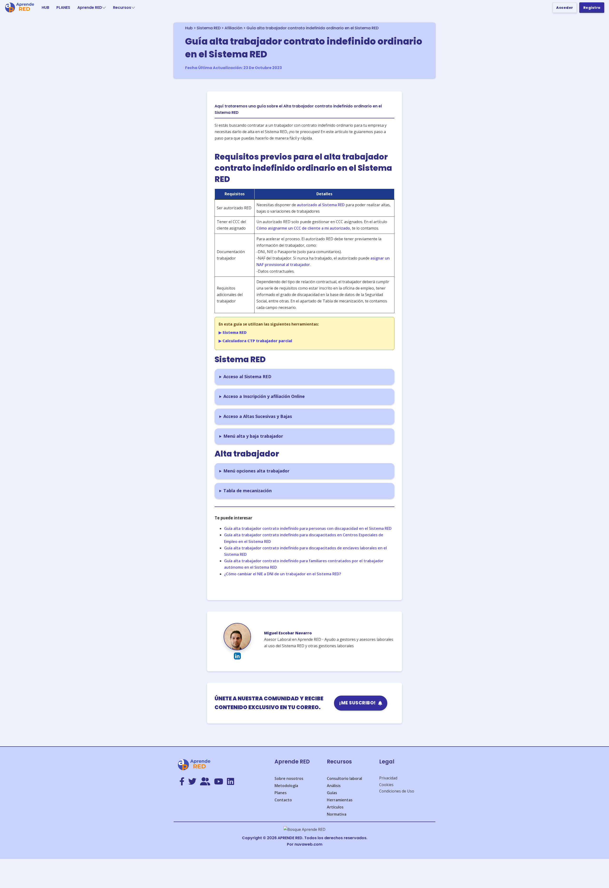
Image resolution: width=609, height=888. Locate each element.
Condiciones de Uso (396, 791)
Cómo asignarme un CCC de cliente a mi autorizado (303, 228)
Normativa (336, 814)
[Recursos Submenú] (133, 8)
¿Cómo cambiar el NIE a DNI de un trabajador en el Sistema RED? (282, 574)
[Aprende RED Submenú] (104, 8)
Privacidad (388, 778)
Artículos (335, 807)
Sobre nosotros (289, 778)
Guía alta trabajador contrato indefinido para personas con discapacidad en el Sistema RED (308, 528)
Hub (189, 28)
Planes (281, 792)
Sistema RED (209, 28)
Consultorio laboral (344, 778)
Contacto (283, 800)
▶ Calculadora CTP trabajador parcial (255, 340)
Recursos (122, 7)
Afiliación (233, 28)
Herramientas (340, 800)
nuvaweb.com (308, 844)
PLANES (63, 7)
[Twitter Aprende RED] (192, 781)
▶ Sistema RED (233, 332)
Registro (591, 7)
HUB (45, 7)
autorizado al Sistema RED (321, 204)
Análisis (334, 785)
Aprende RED (89, 7)
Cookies (386, 784)
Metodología (286, 785)
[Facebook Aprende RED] (181, 781)
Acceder (564, 7)
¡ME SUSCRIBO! (357, 703)
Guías (332, 792)
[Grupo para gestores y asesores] (205, 781)
